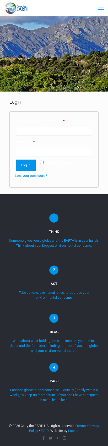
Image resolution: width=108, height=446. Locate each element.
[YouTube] (57, 438)
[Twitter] (50, 438)
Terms (81, 426)
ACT (54, 284)
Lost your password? (31, 176)
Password (25, 142)
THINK (54, 232)
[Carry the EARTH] (16, 7)
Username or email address (40, 121)
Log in (25, 165)
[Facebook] (43, 438)
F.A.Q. (45, 431)
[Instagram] (64, 438)
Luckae (73, 431)
